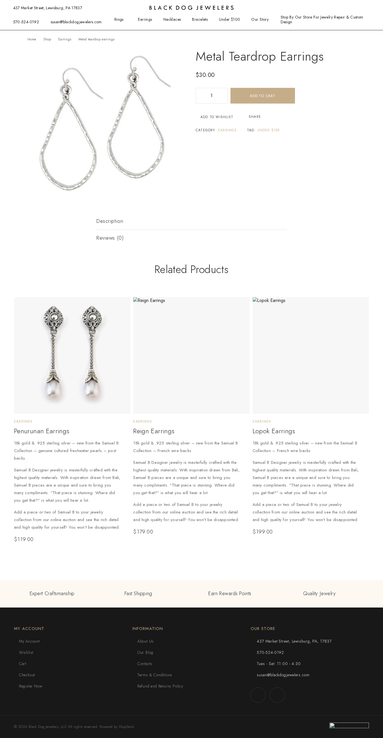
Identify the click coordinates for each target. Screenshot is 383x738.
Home (31, 39)
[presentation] (68, 485)
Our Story (260, 19)
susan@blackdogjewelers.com (76, 22)
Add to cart (263, 95)
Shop (47, 39)
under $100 (268, 130)
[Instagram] (277, 695)
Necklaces (172, 19)
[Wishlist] (363, 7)
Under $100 (229, 19)
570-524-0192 (26, 22)
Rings (119, 19)
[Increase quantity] (223, 95)
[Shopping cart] (373, 7)
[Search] (345, 8)
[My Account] (354, 8)
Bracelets (200, 19)
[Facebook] (258, 695)
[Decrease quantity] (200, 95)
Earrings (145, 19)
